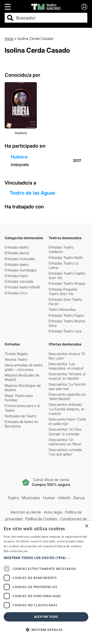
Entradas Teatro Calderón (61, 249)
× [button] (86, 526)
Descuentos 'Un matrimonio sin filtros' (65, 441)
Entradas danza (17, 253)
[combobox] (50, 18)
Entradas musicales (20, 259)
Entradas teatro (16, 247)
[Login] (84, 7)
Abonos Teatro (16, 359)
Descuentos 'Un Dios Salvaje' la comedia (65, 431)
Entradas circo (16, 293)
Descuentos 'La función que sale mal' (67, 386)
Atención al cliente (25, 512)
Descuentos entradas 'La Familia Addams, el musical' (66, 408)
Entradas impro (16, 276)
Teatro (13, 497)
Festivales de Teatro (20, 416)
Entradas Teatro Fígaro (66, 315)
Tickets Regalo (16, 354)
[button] (46, 558)
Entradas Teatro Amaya (67, 283)
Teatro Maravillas (62, 309)
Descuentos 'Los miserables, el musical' (66, 366)
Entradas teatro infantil (22, 287)
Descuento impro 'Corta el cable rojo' (67, 421)
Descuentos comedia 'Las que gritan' (65, 452)
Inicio (9, 38)
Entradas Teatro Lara (65, 331)
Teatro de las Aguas (32, 193)
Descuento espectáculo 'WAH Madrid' (67, 396)
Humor (49, 497)
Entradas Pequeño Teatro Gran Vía (63, 291)
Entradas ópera (16, 264)
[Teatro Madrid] (46, 7)
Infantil (64, 497)
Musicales (31, 497)
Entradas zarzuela (19, 281)
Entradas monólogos (21, 270)
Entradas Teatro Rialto (66, 257)
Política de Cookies (41, 518)
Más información (16, 551)
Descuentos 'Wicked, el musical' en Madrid (67, 376)
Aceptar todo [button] (46, 617)
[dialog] (46, 579)
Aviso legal (53, 512)
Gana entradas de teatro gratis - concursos (24, 367)
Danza (79, 497)
